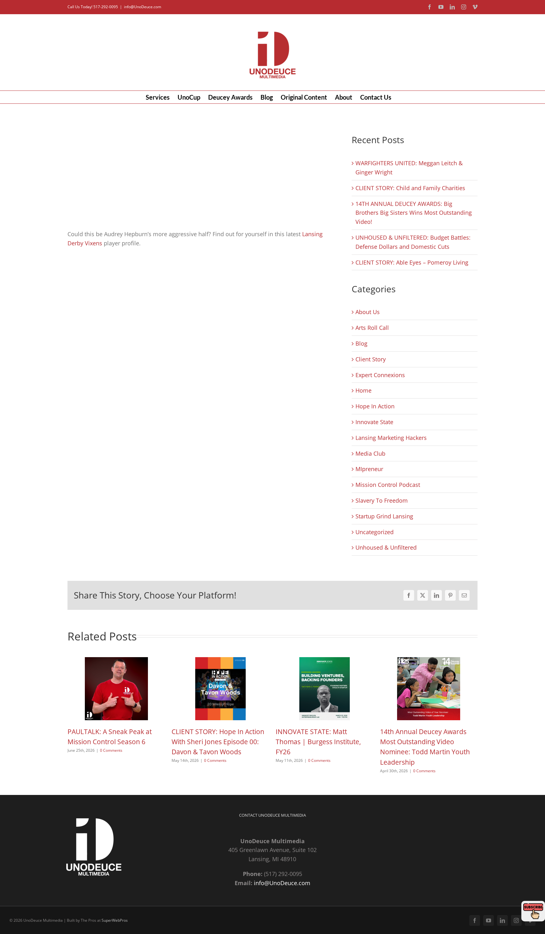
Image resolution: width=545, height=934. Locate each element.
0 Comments (111, 750)
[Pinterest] (450, 595)
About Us (367, 312)
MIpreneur (369, 469)
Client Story (370, 359)
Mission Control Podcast (387, 484)
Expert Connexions (380, 375)
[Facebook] (409, 595)
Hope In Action (375, 406)
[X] (423, 595)
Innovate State (374, 422)
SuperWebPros (115, 920)
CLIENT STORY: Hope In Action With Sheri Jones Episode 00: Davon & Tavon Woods (218, 741)
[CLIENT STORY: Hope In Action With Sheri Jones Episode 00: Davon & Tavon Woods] (220, 661)
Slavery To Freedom (381, 500)
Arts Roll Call (372, 327)
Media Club (370, 453)
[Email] (464, 595)
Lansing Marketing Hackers (391, 437)
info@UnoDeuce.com (142, 6)
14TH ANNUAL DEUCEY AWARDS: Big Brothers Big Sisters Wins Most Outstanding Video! (413, 213)
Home (363, 390)
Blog (361, 343)
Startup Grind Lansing (384, 516)
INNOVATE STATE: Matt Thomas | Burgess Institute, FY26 (318, 741)
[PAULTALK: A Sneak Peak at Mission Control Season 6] (116, 661)
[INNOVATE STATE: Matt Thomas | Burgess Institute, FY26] (324, 661)
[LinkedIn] (436, 595)
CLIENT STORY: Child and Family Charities (410, 188)
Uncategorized (374, 532)
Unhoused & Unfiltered (386, 547)
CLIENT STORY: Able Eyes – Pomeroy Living (411, 262)
